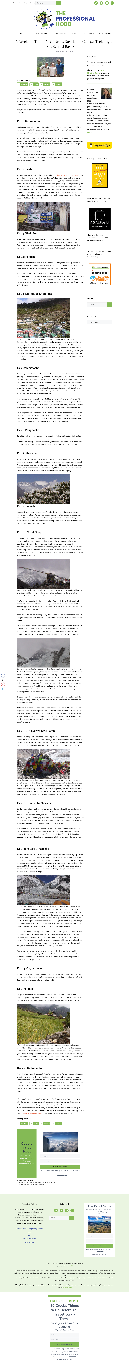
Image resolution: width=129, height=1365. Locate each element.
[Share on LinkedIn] (3, 689)
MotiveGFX (70, 1266)
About (25, 3)
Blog (20, 3)
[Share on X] (3, 680)
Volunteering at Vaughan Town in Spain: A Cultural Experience (37, 1182)
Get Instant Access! (64, 1345)
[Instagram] (112, 3)
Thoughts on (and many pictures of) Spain (31, 1184)
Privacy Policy (62, 1172)
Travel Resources (29, 1239)
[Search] (58, 3)
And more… (91, 132)
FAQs (29, 1235)
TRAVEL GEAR (87, 33)
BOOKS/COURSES (105, 33)
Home (14, 3)
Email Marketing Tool (62, 1175)
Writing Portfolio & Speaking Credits (29, 1229)
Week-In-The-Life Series (26, 1180)
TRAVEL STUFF (60, 33)
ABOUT (20, 33)
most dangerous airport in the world (66, 175)
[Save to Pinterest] (3, 684)
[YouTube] (96, 3)
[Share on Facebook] (3, 675)
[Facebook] (101, 3)
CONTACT (73, 33)
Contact (32, 3)
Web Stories (29, 1242)
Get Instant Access (100, 1246)
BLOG (29, 33)
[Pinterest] (107, 3)
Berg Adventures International (33, 1113)
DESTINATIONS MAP (43, 33)
